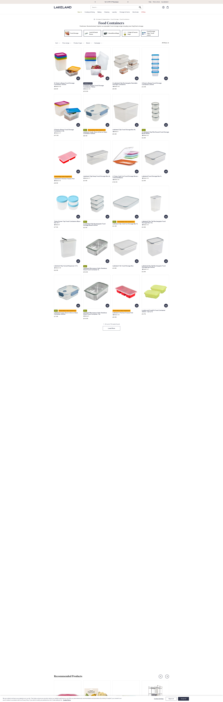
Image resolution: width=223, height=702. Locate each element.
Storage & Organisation (103, 19)
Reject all (171, 698)
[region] (111, 699)
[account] (163, 7)
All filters (164, 43)
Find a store (156, 2)
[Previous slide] (160, 676)
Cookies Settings (159, 698)
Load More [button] (111, 328)
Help (150, 2)
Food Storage (115, 19)
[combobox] (117, 7)
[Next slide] (167, 676)
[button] (96, 2)
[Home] (94, 19)
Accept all (183, 698)
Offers (143, 12)
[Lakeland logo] (62, 7)
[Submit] (141, 7)
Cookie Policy (67, 700)
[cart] (167, 7)
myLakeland (164, 2)
